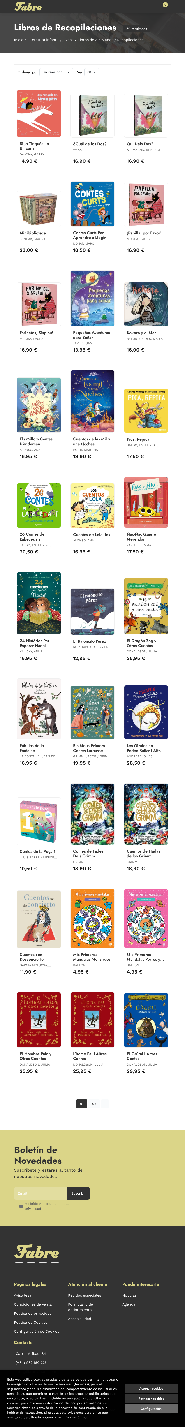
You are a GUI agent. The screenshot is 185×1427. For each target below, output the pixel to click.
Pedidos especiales (84, 1295)
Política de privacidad (33, 1313)
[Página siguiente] (105, 1103)
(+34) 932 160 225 (31, 1362)
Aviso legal (23, 1295)
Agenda (128, 1304)
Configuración (151, 1408)
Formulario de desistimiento (80, 1307)
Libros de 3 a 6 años (95, 40)
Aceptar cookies (151, 1388)
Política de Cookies (30, 1322)
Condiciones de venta (33, 1304)
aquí (86, 1417)
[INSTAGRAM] (31, 1267)
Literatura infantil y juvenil (50, 40)
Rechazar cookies (151, 1398)
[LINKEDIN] (55, 1267)
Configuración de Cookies (36, 1331)
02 (94, 1104)
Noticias (129, 1295)
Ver (80, 72)
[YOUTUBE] (43, 1267)
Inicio (18, 40)
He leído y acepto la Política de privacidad (49, 1206)
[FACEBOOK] (19, 1267)
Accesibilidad (79, 1319)
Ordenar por (28, 72)
